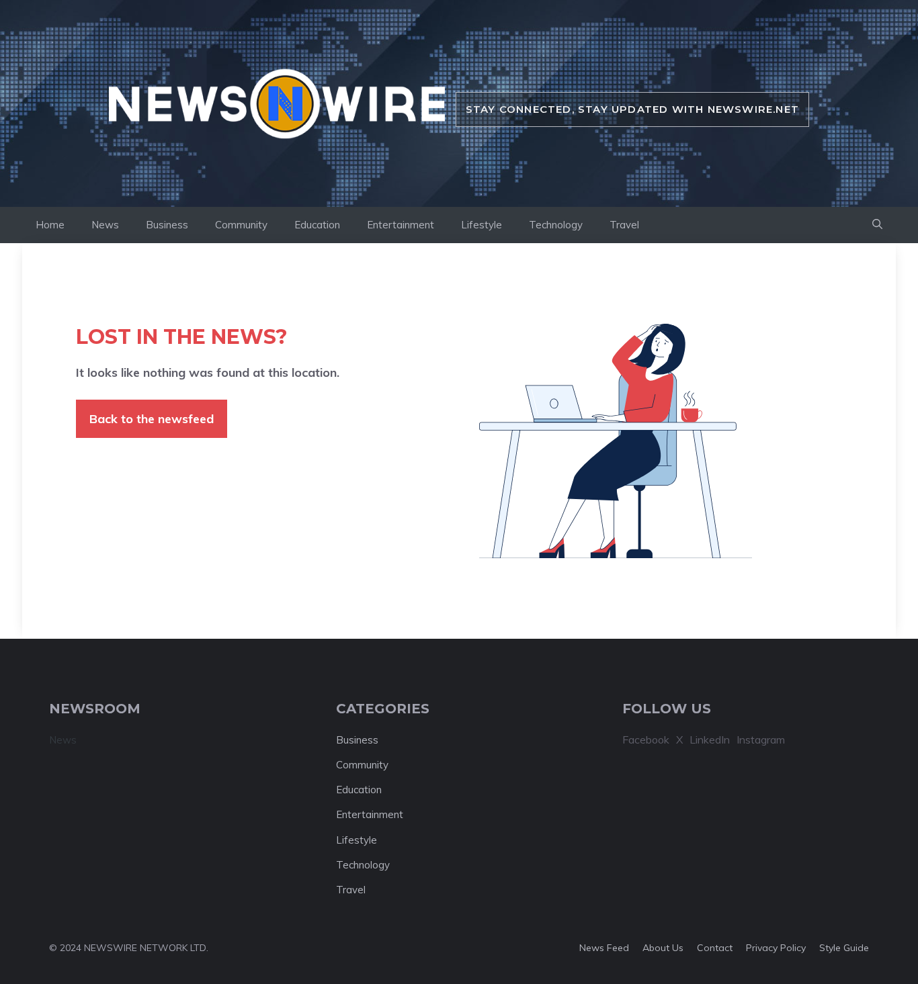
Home (50, 224)
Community (241, 224)
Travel (624, 224)
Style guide (844, 948)
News (105, 224)
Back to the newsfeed (151, 419)
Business (167, 224)
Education (317, 224)
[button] (877, 225)
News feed (604, 948)
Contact (715, 948)
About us (662, 948)
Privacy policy (776, 948)
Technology (556, 224)
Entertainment (400, 224)
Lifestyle (481, 224)
